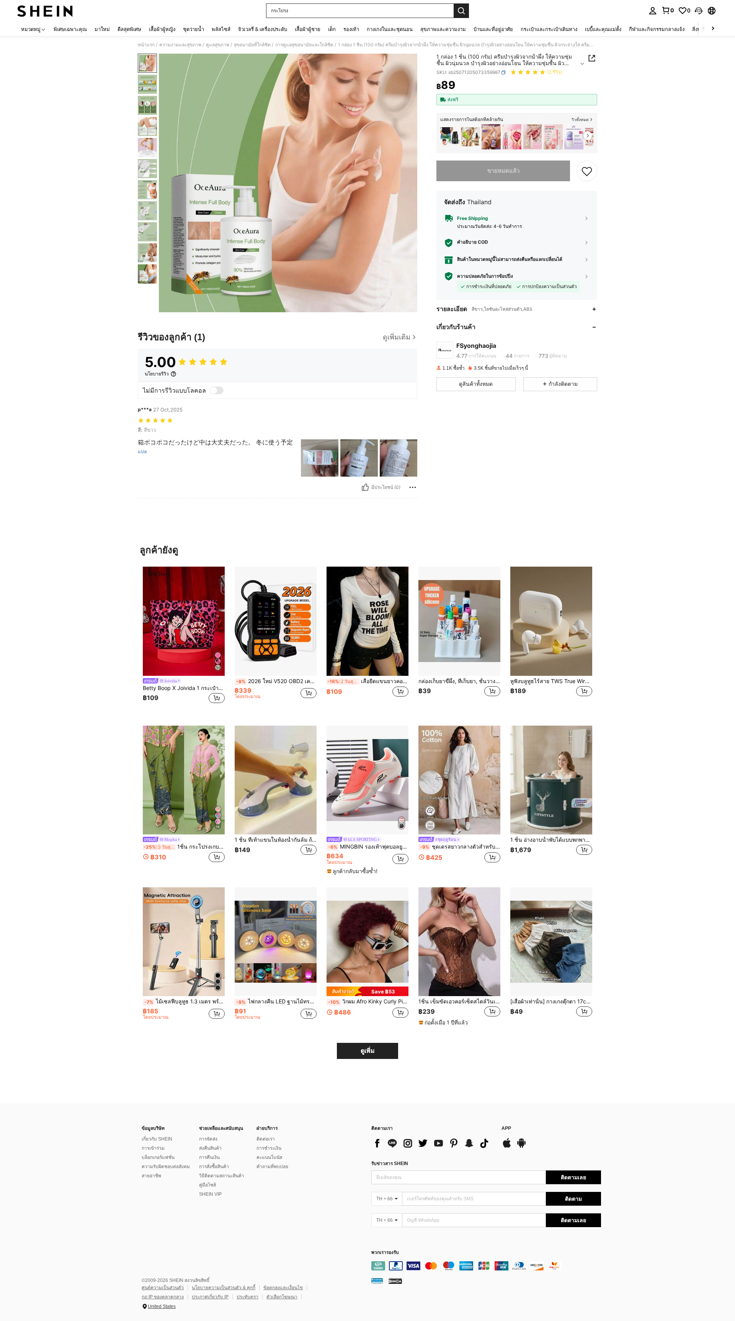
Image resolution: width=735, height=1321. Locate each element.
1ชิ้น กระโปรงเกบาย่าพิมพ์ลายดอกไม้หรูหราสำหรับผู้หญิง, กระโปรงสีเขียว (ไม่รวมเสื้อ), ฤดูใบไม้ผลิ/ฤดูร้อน (184, 847)
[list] (432, 1143)
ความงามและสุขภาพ (180, 45)
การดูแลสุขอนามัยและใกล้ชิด (304, 45)
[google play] (521, 1146)
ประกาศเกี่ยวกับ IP (210, 1297)
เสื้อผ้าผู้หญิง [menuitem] (162, 29)
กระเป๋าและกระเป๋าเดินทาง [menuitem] (549, 29)
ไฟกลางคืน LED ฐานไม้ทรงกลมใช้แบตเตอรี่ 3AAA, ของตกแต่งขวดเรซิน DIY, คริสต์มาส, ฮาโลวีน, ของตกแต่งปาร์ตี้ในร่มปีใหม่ (276, 1001)
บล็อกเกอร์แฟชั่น (158, 1157)
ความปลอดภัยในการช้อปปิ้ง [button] (485, 276)
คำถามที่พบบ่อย (272, 1166)
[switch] (217, 390)
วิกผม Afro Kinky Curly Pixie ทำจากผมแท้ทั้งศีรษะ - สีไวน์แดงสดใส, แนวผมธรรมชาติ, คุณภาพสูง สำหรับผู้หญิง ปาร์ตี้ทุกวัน (368, 1001)
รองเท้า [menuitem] (351, 29)
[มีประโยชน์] (365, 487)
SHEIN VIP (210, 1194)
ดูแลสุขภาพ (217, 45)
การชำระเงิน (268, 1148)
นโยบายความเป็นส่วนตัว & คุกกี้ (223, 1287)
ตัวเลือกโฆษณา (281, 1297)
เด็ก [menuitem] (332, 29)
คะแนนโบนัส (269, 1157)
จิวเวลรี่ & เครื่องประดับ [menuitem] (262, 29)
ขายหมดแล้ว (503, 170)
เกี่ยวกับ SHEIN (157, 1139)
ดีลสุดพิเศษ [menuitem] (129, 29)
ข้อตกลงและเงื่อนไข (283, 1287)
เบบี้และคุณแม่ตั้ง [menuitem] (603, 29)
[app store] (506, 1146)
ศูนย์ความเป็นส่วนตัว (163, 1287)
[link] (667, 10)
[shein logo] (45, 10)
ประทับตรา (247, 1297)
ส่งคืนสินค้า (210, 1148)
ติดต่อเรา (265, 1139)
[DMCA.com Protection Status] (395, 1280)
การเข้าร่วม (153, 1148)
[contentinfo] (486, 1265)
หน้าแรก (146, 45)
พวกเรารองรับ (385, 1252)
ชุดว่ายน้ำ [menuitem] (193, 29)
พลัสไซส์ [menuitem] (221, 29)
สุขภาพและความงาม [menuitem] (443, 29)
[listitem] (449, 137)
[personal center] (652, 10)
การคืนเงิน (209, 1157)
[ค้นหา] (461, 10)
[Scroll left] (703, 28)
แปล (142, 451)
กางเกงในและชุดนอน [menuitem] (390, 29)
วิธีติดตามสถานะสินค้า (221, 1175)
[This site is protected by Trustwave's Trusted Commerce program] (377, 1280)
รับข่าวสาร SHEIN (389, 1163)
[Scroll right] (712, 28)
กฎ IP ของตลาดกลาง (163, 1297)
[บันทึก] (587, 171)
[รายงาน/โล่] (412, 487)
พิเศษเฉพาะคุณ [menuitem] (70, 29)
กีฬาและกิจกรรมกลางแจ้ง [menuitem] (656, 29)
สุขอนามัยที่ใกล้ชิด (252, 45)
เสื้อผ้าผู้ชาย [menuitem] (307, 29)
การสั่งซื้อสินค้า (214, 1166)
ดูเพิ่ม (368, 1050)
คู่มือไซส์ (207, 1185)
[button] (698, 10)
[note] (353, 871)
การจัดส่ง (208, 1139)
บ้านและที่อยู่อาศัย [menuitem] (493, 29)
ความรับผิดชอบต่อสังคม (166, 1166)
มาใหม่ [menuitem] (102, 29)
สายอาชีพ (151, 1175)
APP (506, 1128)
